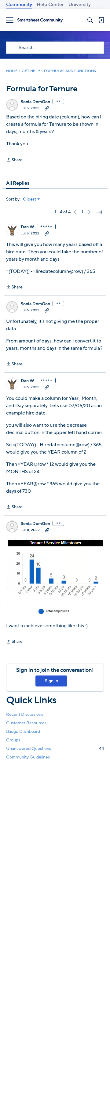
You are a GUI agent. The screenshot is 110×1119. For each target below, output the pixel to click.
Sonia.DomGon (35, 102)
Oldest (29, 199)
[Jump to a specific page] (99, 212)
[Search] (90, 20)
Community (19, 4)
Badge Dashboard (23, 731)
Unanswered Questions (55, 748)
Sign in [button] (51, 681)
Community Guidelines (28, 757)
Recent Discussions (24, 714)
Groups (13, 740)
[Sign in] (101, 20)
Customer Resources (26, 723)
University (79, 4)
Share (14, 160)
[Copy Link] (46, 108)
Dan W (27, 227)
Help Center (50, 4)
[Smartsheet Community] (40, 20)
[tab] (17, 183)
